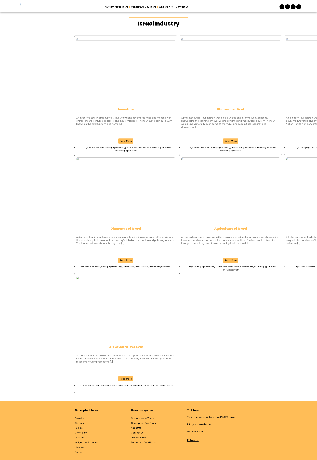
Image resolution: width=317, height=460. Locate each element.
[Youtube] (204, 449)
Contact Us (182, 6)
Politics (79, 427)
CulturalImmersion (109, 385)
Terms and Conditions (143, 442)
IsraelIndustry (155, 147)
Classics (79, 418)
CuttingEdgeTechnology (115, 147)
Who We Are (166, 6)
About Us (136, 427)
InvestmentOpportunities (138, 147)
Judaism (79, 437)
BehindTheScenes (96, 147)
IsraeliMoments (141, 267)
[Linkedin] (211, 449)
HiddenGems (128, 267)
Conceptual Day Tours (143, 6)
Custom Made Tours (116, 6)
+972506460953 (196, 431)
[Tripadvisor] (293, 6)
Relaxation (165, 267)
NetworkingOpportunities (126, 150)
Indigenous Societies (86, 442)
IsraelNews (166, 147)
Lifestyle (79, 447)
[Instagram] (281, 6)
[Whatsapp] (298, 6)
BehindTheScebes (92, 267)
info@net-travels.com (199, 424)
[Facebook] (287, 6)
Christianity (81, 432)
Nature (78, 452)
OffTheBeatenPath (231, 270)
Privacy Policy (138, 437)
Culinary (79, 423)
